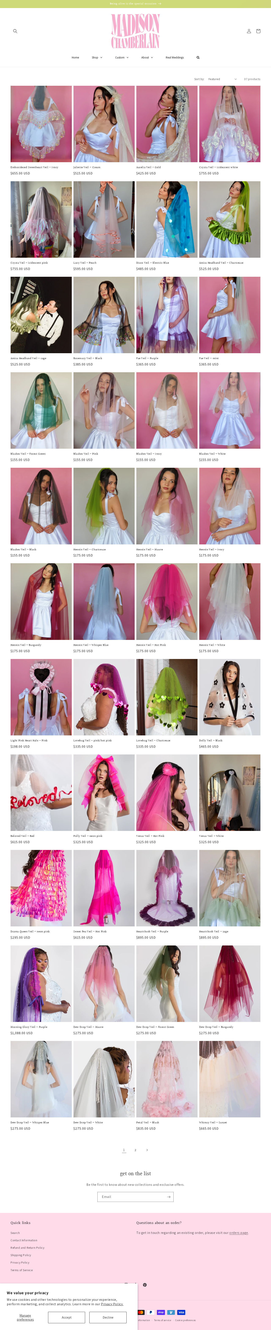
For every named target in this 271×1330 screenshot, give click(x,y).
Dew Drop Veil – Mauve (88, 1027)
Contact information (139, 1320)
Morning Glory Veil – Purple (29, 1027)
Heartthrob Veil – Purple (152, 932)
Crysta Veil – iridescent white (218, 167)
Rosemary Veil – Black (87, 358)
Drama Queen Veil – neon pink (30, 932)
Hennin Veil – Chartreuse (89, 550)
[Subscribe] (168, 1197)
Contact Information (24, 1240)
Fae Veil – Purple (147, 358)
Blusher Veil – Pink (85, 454)
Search (15, 1233)
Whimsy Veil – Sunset (213, 1123)
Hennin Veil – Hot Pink (151, 645)
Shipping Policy (21, 1255)
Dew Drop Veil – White (88, 1123)
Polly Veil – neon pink (87, 836)
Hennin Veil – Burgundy (26, 645)
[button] (15, 31)
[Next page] (147, 1150)
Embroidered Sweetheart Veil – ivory (34, 167)
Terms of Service (22, 1270)
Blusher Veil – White (212, 454)
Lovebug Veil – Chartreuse (153, 741)
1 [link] (124, 1150)
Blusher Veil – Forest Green (28, 454)
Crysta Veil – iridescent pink (29, 263)
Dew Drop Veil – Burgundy (216, 1027)
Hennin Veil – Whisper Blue (91, 645)
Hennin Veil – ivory (211, 550)
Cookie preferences (185, 1320)
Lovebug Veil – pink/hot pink (92, 741)
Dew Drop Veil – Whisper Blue (30, 1123)
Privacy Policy (20, 1262)
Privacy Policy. (112, 1304)
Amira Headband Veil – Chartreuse (221, 263)
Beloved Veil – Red (23, 836)
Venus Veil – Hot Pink (150, 836)
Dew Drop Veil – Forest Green (155, 1027)
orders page (238, 1232)
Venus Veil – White (211, 836)
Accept (67, 1317)
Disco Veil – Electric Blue (152, 263)
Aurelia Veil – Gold (148, 167)
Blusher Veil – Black (23, 550)
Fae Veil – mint (209, 358)
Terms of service (162, 1320)
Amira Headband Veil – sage (28, 358)
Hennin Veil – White (212, 645)
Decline (108, 1317)
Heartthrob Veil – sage (213, 932)
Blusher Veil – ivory (149, 454)
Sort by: (199, 79)
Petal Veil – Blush (147, 1123)
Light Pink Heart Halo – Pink (29, 741)
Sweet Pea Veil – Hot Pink (90, 932)
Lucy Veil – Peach (84, 263)
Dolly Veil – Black (211, 741)
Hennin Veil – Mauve (149, 550)
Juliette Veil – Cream (87, 167)
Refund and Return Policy (27, 1248)
